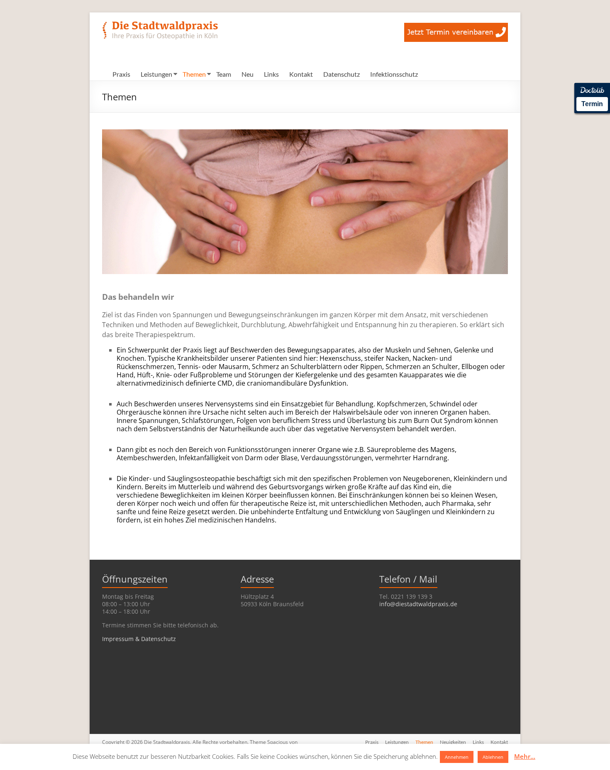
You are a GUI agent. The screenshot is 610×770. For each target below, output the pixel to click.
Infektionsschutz (394, 74)
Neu (248, 74)
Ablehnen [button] (493, 757)
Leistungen (156, 74)
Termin (592, 103)
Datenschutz (341, 74)
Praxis (121, 74)
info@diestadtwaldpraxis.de (418, 604)
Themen (194, 74)
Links (271, 74)
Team (223, 74)
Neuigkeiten (453, 742)
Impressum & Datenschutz (139, 639)
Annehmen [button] (456, 757)
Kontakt (301, 74)
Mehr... (524, 756)
